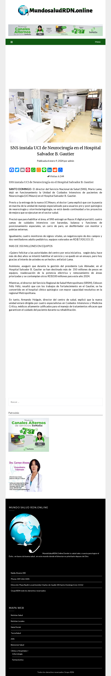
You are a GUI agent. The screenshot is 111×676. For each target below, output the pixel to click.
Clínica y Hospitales (19, 651)
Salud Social (16, 627)
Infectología (17, 654)
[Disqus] (55, 356)
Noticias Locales (18, 621)
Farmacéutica (17, 660)
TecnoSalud (16, 633)
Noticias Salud (17, 615)
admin (71, 160)
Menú (97, 41)
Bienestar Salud (17, 645)
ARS (12, 639)
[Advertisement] (55, 65)
